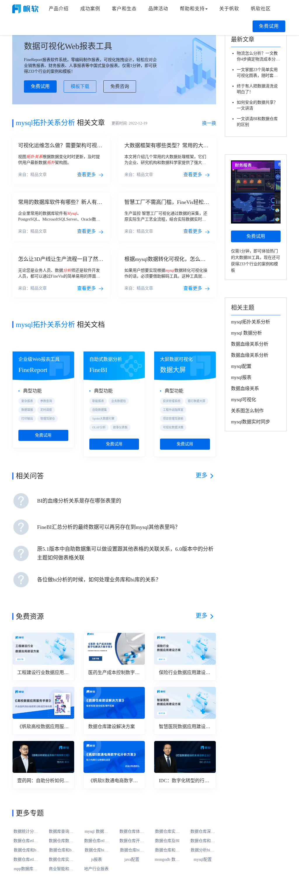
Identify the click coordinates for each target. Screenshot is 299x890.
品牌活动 (158, 8)
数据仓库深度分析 (202, 831)
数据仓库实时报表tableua (61, 860)
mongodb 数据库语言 (167, 860)
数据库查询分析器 (61, 831)
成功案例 (90, 8)
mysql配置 (203, 859)
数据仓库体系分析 (131, 831)
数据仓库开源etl (131, 841)
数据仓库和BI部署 (202, 841)
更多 (201, 475)
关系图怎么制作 (247, 410)
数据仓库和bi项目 (61, 850)
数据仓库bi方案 (132, 850)
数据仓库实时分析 (167, 831)
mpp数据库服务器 (25, 869)
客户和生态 (124, 8)
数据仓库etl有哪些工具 (25, 841)
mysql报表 (241, 377)
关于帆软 (229, 8)
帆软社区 (261, 8)
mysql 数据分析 (96, 831)
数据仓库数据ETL (61, 841)
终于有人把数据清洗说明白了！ (257, 89)
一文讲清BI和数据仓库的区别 (257, 122)
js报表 (96, 859)
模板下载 (80, 86)
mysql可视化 (243, 399)
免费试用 (269, 26)
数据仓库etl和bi (25, 860)
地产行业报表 (96, 869)
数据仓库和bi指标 (25, 850)
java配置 (131, 859)
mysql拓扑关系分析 (250, 321)
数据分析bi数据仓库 (202, 850)
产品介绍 (59, 8)
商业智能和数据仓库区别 (61, 869)
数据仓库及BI (167, 841)
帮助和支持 (192, 8)
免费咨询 (119, 86)
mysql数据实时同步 (250, 421)
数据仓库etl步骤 (96, 841)
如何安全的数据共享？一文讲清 (257, 105)
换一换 (209, 123)
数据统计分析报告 (25, 831)
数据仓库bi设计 (96, 850)
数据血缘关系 (245, 388)
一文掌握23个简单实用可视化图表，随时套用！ (257, 73)
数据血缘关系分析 (249, 344)
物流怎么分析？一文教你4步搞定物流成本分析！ (257, 56)
